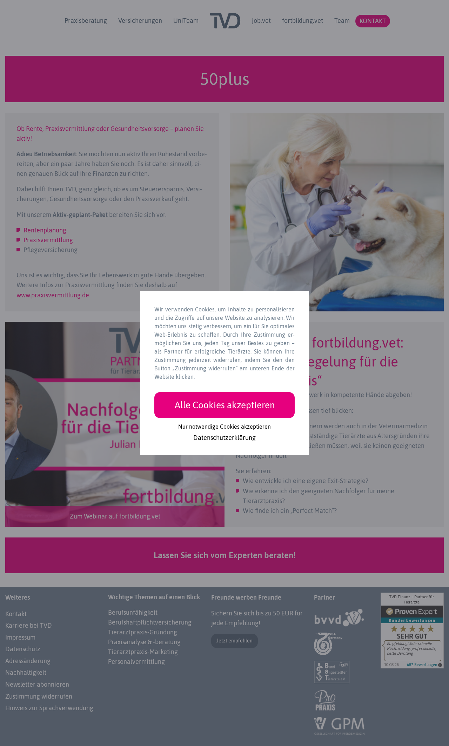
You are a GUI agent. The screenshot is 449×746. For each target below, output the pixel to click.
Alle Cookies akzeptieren (225, 405)
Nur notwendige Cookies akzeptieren (224, 426)
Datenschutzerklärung (224, 438)
